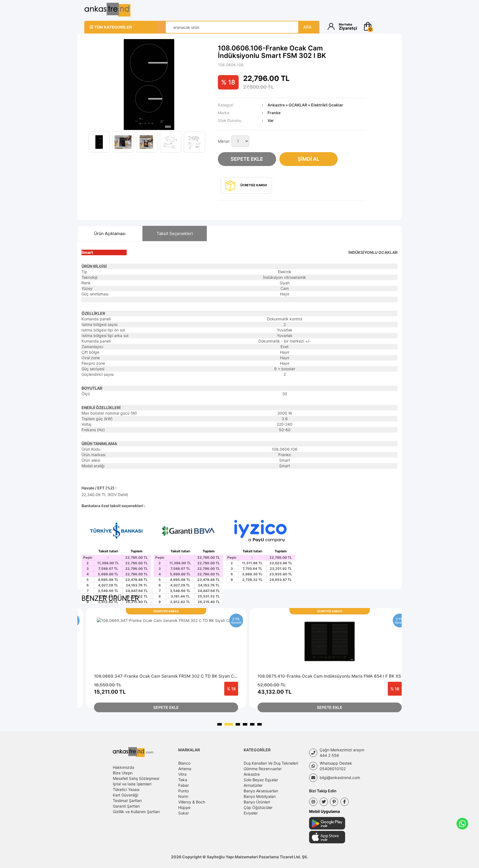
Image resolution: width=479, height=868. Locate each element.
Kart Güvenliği (125, 795)
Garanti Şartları (126, 806)
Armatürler (253, 785)
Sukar (183, 813)
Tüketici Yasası (126, 789)
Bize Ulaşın (123, 772)
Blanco (184, 763)
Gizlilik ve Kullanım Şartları (136, 811)
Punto (183, 790)
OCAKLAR (298, 105)
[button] (379, 26)
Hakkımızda (123, 767)
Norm (183, 796)
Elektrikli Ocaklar (327, 105)
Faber (183, 785)
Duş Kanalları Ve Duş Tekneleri (271, 763)
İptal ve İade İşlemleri (132, 784)
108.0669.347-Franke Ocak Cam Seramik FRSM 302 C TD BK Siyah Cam (167, 676)
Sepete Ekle (247, 159)
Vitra (182, 774)
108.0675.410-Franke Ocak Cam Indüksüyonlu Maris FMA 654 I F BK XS (329, 676)
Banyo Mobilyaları (260, 796)
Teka (182, 779)
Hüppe (184, 807)
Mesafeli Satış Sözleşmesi (136, 778)
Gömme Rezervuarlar (263, 768)
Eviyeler (251, 813)
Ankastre (276, 105)
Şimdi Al (308, 159)
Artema (184, 768)
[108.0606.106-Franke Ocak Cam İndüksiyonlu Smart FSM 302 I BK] (149, 84)
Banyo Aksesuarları (261, 790)
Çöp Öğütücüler (258, 807)
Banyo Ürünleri (257, 802)
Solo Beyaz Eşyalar (261, 779)
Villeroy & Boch (191, 802)
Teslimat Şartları (127, 800)
